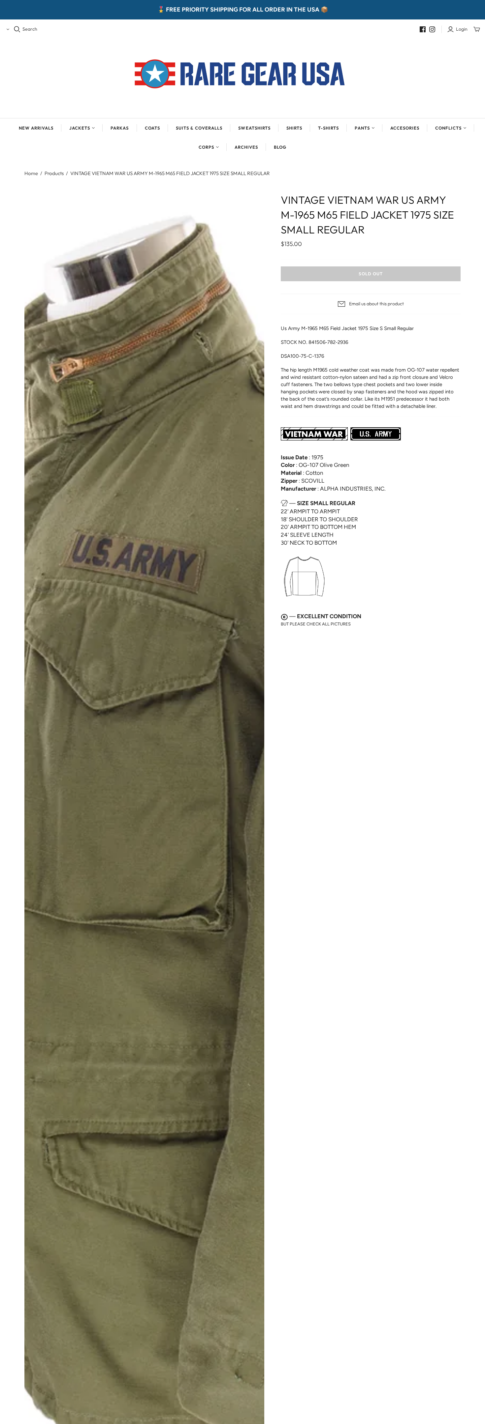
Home (31, 173)
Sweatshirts (254, 128)
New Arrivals (36, 128)
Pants (362, 128)
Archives (246, 147)
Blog (280, 147)
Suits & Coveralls (199, 128)
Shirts (294, 128)
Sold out (370, 273)
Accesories (404, 128)
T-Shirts (328, 128)
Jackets (79, 128)
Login (462, 29)
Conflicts (448, 128)
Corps (206, 147)
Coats (152, 128)
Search (29, 29)
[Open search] (17, 29)
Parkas (120, 128)
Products (54, 173)
